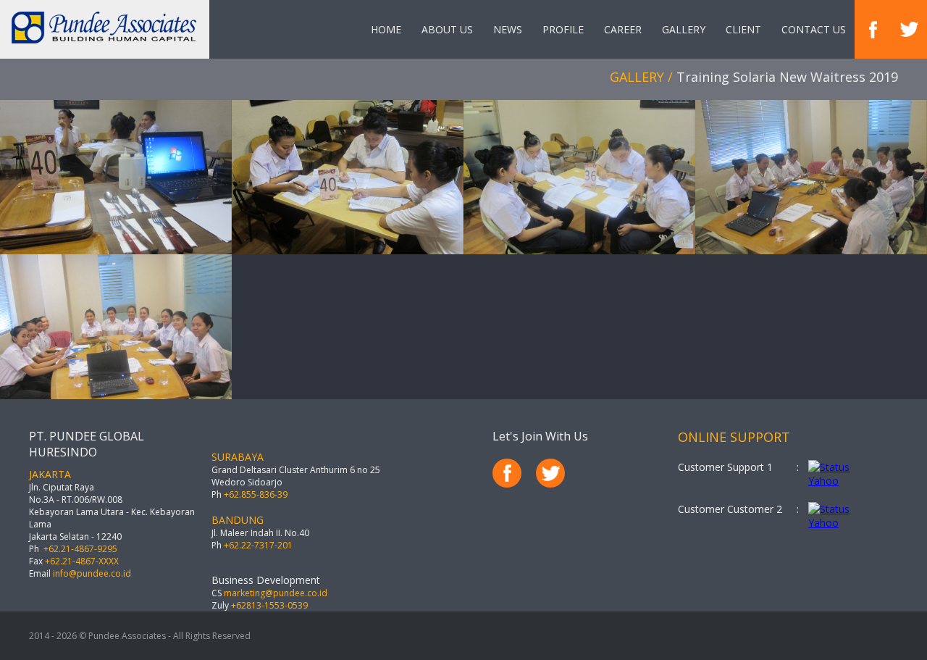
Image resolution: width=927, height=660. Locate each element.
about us (447, 29)
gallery (683, 29)
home (386, 29)
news (507, 29)
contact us (813, 29)
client (743, 29)
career (623, 29)
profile (563, 29)
